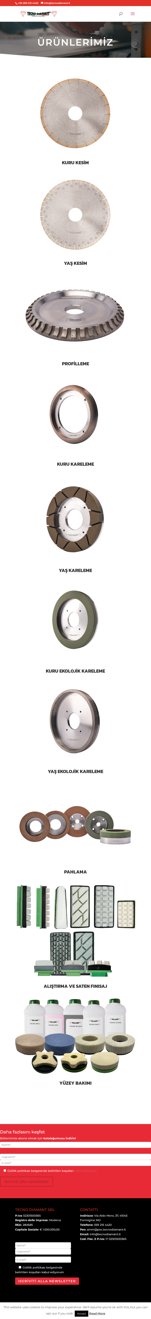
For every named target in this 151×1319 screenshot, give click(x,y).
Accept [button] (81, 1313)
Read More (97, 1313)
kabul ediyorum (85, 1171)
